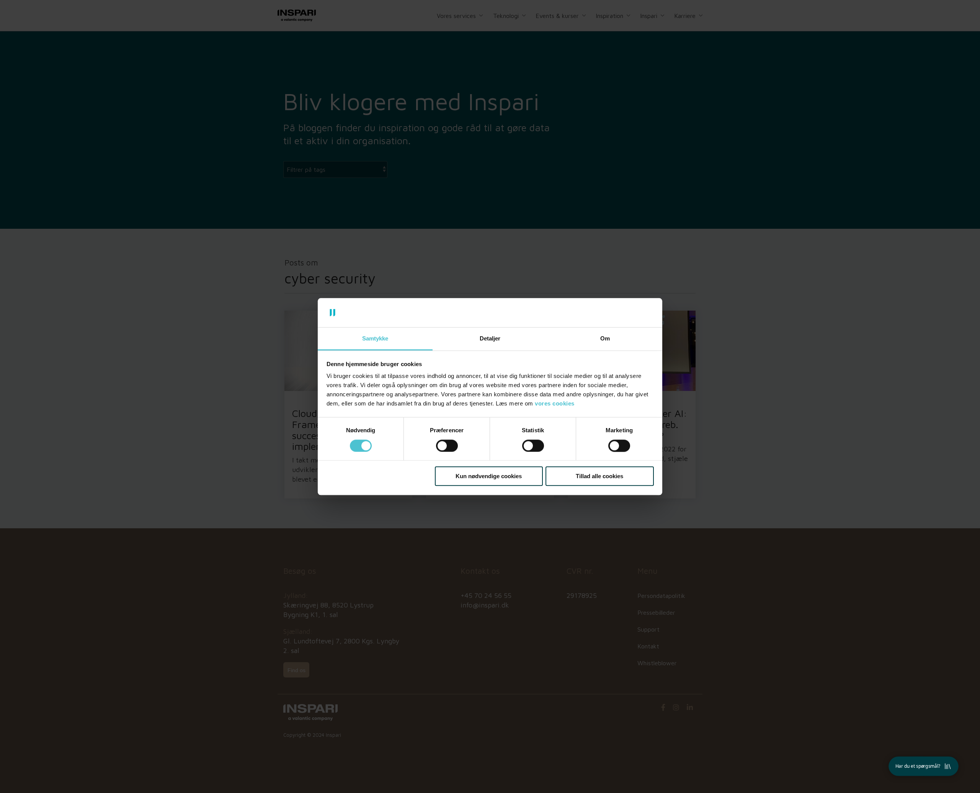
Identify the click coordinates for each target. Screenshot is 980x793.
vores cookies (555, 404)
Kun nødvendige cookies (489, 476)
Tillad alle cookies (599, 476)
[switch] (447, 446)
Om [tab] (605, 338)
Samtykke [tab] (375, 338)
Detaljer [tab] (490, 338)
